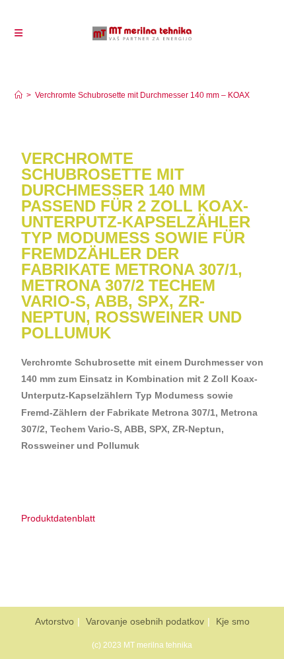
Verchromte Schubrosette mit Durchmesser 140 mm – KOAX (142, 95)
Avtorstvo (54, 621)
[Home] (18, 95)
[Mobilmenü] (18, 33)
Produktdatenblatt (58, 518)
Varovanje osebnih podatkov (145, 621)
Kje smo (233, 621)
